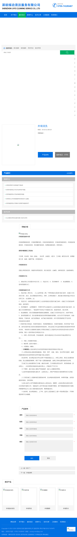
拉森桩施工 (31, 534)
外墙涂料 (29, 472)
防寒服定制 (38, 534)
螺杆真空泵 (12, 534)
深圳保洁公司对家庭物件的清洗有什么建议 (17, 199)
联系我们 (54, 15)
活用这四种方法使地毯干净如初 (14, 185)
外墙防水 (66, 508)
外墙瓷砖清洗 (10, 508)
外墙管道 (29, 508)
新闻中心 (30, 15)
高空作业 (30, 48)
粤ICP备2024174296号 (47, 528)
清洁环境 (38, 48)
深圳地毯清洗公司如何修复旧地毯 (15, 194)
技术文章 (38, 15)
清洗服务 (23, 48)
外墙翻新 (47, 508)
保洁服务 (16, 48)
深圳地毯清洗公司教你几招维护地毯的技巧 (17, 203)
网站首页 (13, 522)
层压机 (18, 534)
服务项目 (22, 15)
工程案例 (46, 15)
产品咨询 (45, 155)
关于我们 (14, 15)
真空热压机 (24, 534)
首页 (5, 15)
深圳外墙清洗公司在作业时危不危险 (15, 189)
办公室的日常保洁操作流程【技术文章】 (17, 218)
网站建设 (45, 534)
